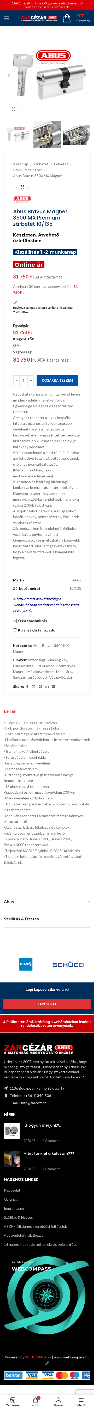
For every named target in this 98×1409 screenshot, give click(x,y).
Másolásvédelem (41, 671)
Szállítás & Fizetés (18, 1217)
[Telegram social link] (53, 686)
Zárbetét (41, 164)
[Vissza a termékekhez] (22, 187)
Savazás (19, 677)
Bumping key (57, 660)
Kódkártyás (65, 666)
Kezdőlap (20, 164)
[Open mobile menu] (6, 18)
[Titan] (26, 964)
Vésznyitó (57, 677)
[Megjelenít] (14, 109)
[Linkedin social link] (47, 686)
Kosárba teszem (57, 380)
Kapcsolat (12, 1190)
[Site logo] (39, 18)
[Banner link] (47, 1295)
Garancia (11, 1199)
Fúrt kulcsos (45, 666)
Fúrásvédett (23, 666)
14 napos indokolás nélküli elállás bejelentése (40, 1244)
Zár (69, 677)
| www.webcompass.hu (57, 1357)
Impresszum (14, 1208)
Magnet (19, 671)
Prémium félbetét (27, 170)
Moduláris (64, 671)
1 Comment (51, 1141)
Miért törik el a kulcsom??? (49, 1153)
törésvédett (37, 677)
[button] (9, 75)
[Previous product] (16, 187)
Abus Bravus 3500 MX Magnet (38, 175)
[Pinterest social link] (40, 686)
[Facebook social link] (27, 686)
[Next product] (29, 187)
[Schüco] (68, 964)
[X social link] (33, 686)
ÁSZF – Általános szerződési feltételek (35, 1226)
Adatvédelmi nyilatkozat (23, 1235)
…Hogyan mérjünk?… (42, 1125)
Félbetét (61, 164)
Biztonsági (36, 660)
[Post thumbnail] (12, 1133)
